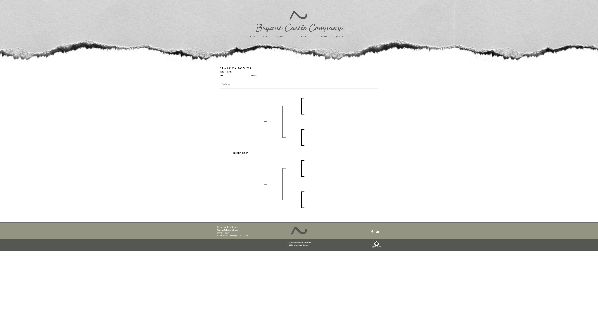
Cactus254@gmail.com (228, 230)
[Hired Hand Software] (376, 245)
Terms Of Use (301, 242)
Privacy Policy (291, 242)
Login (309, 242)
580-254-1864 (223, 232)
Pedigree (225, 84)
